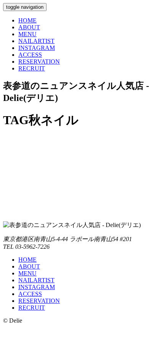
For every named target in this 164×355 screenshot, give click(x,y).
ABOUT (29, 27)
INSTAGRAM (36, 48)
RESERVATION (39, 61)
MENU (27, 34)
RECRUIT (31, 68)
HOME (27, 20)
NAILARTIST (36, 41)
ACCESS (30, 54)
